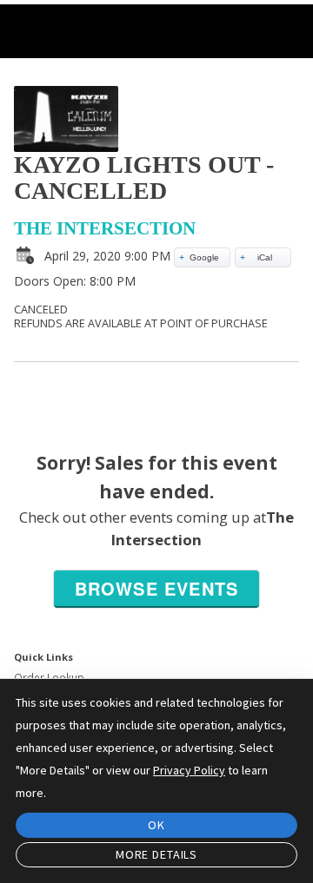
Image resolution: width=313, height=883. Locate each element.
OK (156, 825)
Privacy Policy (189, 770)
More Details (156, 854)
